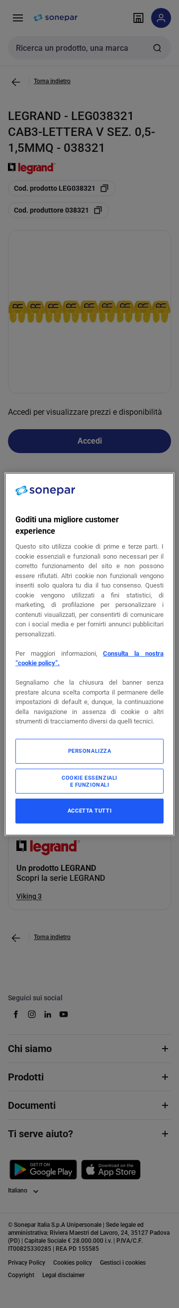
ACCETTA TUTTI (89, 810)
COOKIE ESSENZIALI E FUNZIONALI (89, 781)
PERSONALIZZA (89, 750)
